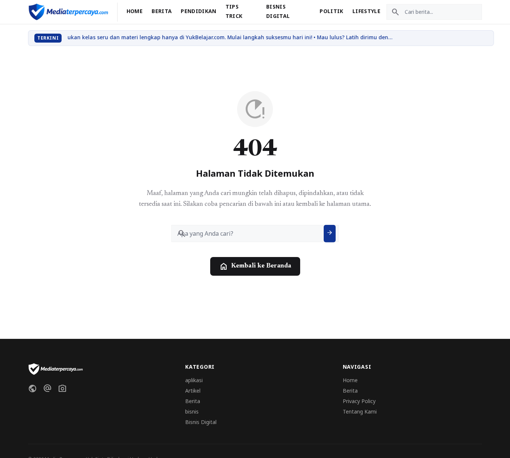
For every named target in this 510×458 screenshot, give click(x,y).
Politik (331, 11)
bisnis (192, 411)
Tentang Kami (360, 411)
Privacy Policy (359, 401)
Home (135, 11)
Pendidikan (199, 11)
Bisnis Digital (201, 421)
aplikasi (194, 380)
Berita (162, 11)
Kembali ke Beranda (255, 266)
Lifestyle (366, 11)
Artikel (192, 390)
